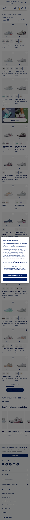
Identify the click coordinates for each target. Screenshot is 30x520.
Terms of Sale (17, 269)
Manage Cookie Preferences (15, 275)
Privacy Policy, (18, 268)
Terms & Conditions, (9, 269)
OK (15, 279)
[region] (15, 260)
